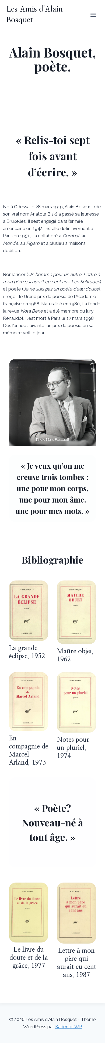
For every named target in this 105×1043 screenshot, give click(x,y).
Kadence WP (68, 1026)
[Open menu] (93, 14)
